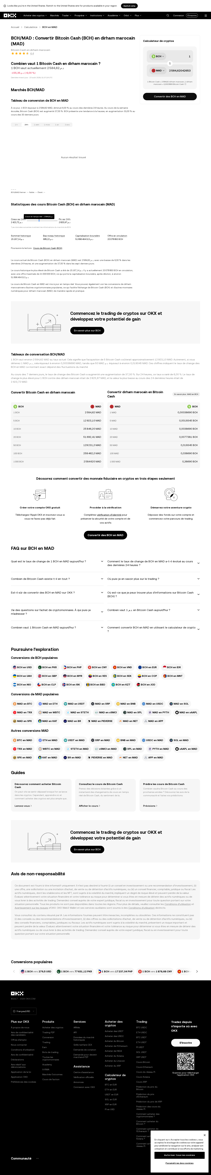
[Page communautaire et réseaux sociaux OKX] (37, 1158)
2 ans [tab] (67, 125)
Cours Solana (143, 1077)
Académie (113, 15)
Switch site (129, 6)
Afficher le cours (88, 805)
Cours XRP (141, 1082)
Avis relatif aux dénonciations (18, 1065)
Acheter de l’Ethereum (116, 1046)
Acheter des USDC (114, 1036)
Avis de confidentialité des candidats (22, 1033)
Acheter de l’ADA (113, 1051)
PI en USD (110, 1109)
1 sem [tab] (36, 125)
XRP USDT (141, 1057)
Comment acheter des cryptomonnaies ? (147, 1115)
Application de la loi (21, 1072)
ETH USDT (141, 1042)
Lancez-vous (22, 805)
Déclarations (17, 1059)
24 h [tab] (26, 125)
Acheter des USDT (114, 1031)
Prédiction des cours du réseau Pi (148, 1107)
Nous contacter (19, 1045)
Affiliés (77, 1027)
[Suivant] (197, 971)
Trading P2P (48, 1032)
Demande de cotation (85, 1049)
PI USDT (140, 1047)
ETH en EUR (111, 1089)
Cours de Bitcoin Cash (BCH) (47, 248)
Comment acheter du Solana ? (147, 1137)
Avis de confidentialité (22, 1054)
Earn (44, 1047)
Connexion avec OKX (84, 1087)
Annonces (79, 1082)
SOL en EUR (111, 1099)
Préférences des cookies (23, 1082)
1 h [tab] (16, 125)
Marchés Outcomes (52, 1074)
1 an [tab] (57, 125)
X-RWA (45, 1069)
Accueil (15, 27)
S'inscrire (191, 15)
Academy (47, 1064)
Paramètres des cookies (179, 1163)
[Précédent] (14, 971)
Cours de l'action (50, 1079)
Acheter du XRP (113, 1066)
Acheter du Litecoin (115, 1061)
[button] (167, 15)
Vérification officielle (84, 1077)
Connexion (178, 15)
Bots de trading (50, 1052)
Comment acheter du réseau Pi (147, 1144)
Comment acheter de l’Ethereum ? (147, 1130)
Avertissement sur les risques (31, 907)
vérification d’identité (109, 514)
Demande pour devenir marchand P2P (85, 1055)
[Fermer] (204, 1135)
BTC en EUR (111, 1084)
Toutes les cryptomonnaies (50, 1058)
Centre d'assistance (84, 1072)
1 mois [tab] (47, 125)
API (75, 1032)
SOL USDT (141, 1052)
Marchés (54, 15)
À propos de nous (20, 1027)
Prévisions (149, 805)
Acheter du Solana (114, 1056)
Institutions (96, 15)
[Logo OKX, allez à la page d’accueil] (10, 15)
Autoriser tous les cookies (179, 1155)
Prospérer (79, 15)
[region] (180, 1152)
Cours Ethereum (144, 1067)
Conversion (48, 1037)
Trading (46, 1042)
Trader (65, 15)
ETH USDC (141, 1032)
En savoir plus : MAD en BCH (186, 394)
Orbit (126, 15)
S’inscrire (185, 1042)
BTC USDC (141, 1027)
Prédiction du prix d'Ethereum (145, 1095)
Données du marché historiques (84, 1038)
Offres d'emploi (19, 1040)
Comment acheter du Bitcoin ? (147, 1122)
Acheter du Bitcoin (114, 1041)
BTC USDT (141, 1037)
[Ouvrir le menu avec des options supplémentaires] (205, 16)
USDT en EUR (111, 1094)
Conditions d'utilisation (141, 907)
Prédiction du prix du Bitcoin (146, 1088)
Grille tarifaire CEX (83, 1045)
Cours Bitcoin (143, 1062)
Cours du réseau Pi (145, 1072)
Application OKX (19, 1077)
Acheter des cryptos (33, 15)
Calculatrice (30, 27)
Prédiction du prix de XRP (149, 1101)
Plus (137, 15)
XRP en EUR (111, 1104)
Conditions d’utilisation (178, 904)
